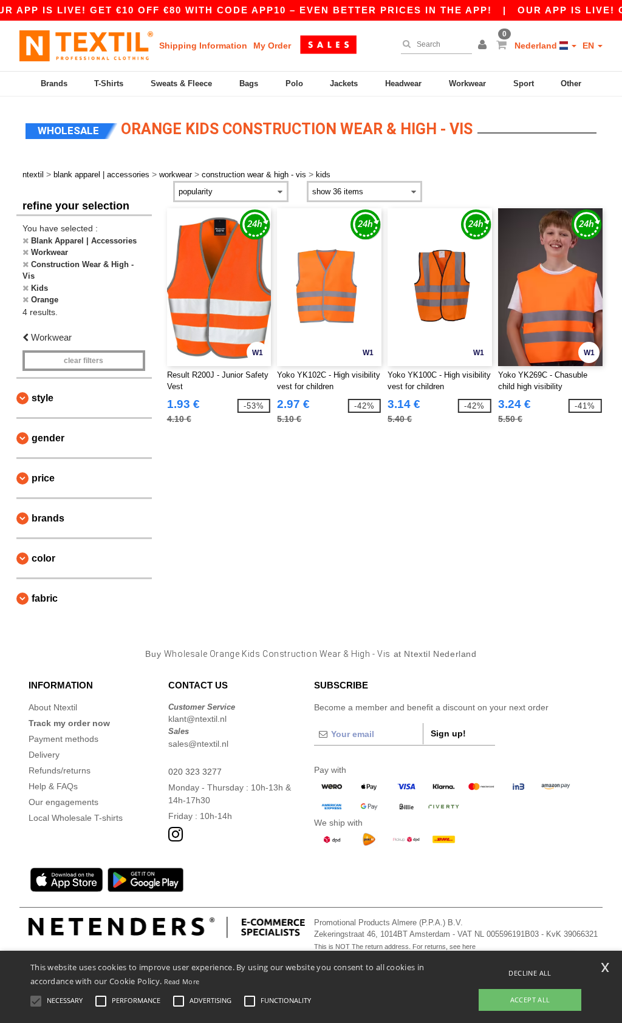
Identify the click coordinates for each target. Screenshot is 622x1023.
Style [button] (42, 398)
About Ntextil (53, 707)
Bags (248, 83)
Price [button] (43, 478)
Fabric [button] (45, 598)
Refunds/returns (60, 770)
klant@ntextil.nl (197, 719)
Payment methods (63, 739)
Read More (182, 981)
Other (571, 83)
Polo (294, 83)
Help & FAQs (53, 786)
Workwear (467, 83)
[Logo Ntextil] (86, 45)
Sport (523, 83)
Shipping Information (203, 45)
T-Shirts (108, 83)
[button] (484, 45)
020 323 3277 (195, 772)
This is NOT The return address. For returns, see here (395, 946)
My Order (272, 45)
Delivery (44, 755)
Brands (54, 83)
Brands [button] (48, 518)
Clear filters (83, 360)
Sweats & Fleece (181, 83)
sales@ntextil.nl (198, 744)
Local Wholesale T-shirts (76, 818)
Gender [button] (48, 438)
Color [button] (43, 558)
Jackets (344, 83)
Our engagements (63, 802)
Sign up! (448, 733)
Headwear (403, 83)
